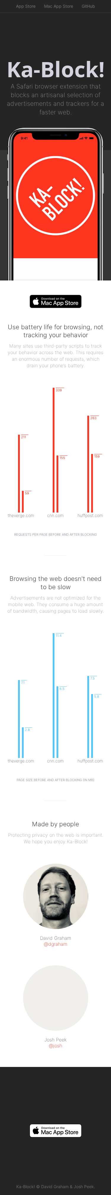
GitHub (88, 6)
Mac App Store (58, 6)
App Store (26, 6)
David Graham (55, 1186)
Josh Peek (84, 1186)
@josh (55, 1046)
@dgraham (55, 944)
